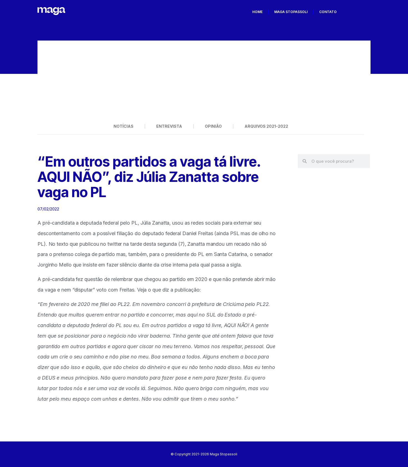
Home (257, 12)
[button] (45, 79)
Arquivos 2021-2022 (266, 126)
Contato (328, 12)
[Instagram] (364, 11)
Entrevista (169, 126)
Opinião (213, 126)
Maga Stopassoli (291, 12)
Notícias (124, 126)
